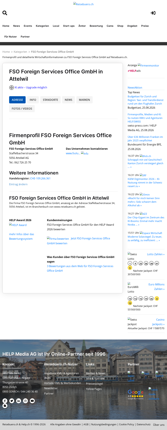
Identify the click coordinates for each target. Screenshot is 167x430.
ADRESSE (17, 100)
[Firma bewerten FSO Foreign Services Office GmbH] (58, 238)
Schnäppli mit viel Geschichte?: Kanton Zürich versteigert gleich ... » (145, 163)
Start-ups (69, 25)
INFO (33, 100)
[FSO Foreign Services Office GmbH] (21, 224)
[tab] (131, 87)
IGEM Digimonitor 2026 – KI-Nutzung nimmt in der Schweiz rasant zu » (145, 182)
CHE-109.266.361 (40, 178)
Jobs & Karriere (95, 378)
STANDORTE (50, 100)
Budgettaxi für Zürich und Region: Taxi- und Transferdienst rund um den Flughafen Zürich (145, 100)
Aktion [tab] (138, 87)
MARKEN (84, 100)
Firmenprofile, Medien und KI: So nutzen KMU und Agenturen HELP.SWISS (145, 118)
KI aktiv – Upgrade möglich (31, 87)
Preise (145, 25)
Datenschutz (144, 424)
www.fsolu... (73, 153)
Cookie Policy (126, 424)
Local (56, 25)
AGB (86, 424)
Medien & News (95, 373)
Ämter (82, 25)
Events (28, 25)
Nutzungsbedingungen (103, 424)
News (16, 25)
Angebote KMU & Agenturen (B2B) (61, 375)
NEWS (68, 100)
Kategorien (42, 25)
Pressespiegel (94, 383)
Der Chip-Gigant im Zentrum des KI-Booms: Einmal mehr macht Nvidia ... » (146, 221)
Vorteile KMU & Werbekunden (62, 383)
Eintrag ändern (18, 184)
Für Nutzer (10, 36)
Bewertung (96, 25)
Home (5, 25)
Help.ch (25, 424)
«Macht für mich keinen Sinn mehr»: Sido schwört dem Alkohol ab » (144, 201)
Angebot (132, 25)
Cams (110, 25)
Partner (25, 36)
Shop (120, 25)
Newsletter (51, 388)
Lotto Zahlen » (156, 254)
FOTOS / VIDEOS (22, 108)
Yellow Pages (94, 389)
